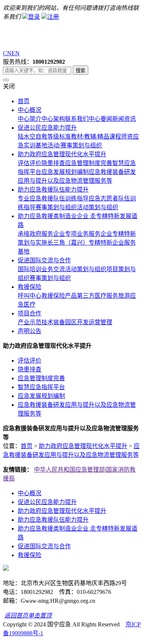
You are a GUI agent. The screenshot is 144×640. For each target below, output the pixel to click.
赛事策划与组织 (56, 207)
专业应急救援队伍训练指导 (53, 198)
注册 (53, 17)
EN (15, 53)
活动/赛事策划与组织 (74, 145)
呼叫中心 (29, 296)
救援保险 (29, 287)
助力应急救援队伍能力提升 (53, 189)
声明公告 (29, 331)
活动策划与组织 (97, 207)
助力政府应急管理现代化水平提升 (62, 154)
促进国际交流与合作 (44, 260)
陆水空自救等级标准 (44, 136)
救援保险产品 (59, 296)
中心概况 (29, 110)
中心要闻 (100, 119)
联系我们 (77, 119)
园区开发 (77, 322)
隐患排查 (53, 163)
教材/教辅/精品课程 (96, 136)
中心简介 (29, 119)
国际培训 (29, 269)
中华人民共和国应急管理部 (69, 469)
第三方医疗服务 (97, 296)
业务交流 (53, 269)
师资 (127, 136)
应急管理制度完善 (88, 163)
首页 (24, 101)
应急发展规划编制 (65, 172)
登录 (34, 17)
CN (7, 53)
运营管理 (100, 322)
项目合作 (29, 313)
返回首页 (16, 615)
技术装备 (53, 322)
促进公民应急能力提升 (47, 128)
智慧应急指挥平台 (41, 387)
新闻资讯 (124, 119)
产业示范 (29, 322)
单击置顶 (40, 615)
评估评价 (29, 163)
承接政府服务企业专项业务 (53, 234)
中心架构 (53, 119)
